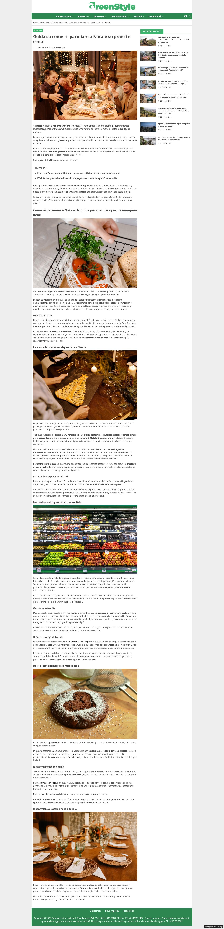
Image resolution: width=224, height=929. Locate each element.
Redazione (128, 910)
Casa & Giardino (119, 16)
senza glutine (71, 754)
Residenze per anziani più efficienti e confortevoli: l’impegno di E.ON (173, 68)
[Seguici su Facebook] (185, 16)
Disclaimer (95, 910)
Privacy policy (112, 910)
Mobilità (137, 16)
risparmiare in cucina (47, 782)
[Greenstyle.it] (112, 6)
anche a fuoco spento (96, 794)
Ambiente (83, 16)
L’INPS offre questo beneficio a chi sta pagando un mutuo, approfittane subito (77, 178)
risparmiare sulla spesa (80, 641)
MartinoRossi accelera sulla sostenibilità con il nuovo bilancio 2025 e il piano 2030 (174, 39)
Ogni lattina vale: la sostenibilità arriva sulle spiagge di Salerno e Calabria (174, 96)
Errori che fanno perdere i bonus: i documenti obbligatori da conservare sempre (78, 173)
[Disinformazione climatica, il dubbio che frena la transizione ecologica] (148, 84)
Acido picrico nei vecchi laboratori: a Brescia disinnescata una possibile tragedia (173, 54)
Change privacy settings (213, 927)
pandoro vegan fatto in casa (66, 757)
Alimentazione (63, 16)
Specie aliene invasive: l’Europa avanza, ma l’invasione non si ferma (174, 138)
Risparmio (38, 30)
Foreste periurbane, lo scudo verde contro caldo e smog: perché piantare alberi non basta (173, 110)
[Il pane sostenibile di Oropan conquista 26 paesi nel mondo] (148, 127)
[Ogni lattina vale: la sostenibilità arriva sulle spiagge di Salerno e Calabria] (148, 98)
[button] (190, 16)
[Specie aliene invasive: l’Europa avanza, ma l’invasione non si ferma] (148, 140)
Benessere (99, 16)
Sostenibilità (154, 16)
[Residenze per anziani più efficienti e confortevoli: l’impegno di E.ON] (148, 71)
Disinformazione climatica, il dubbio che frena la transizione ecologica (173, 82)
